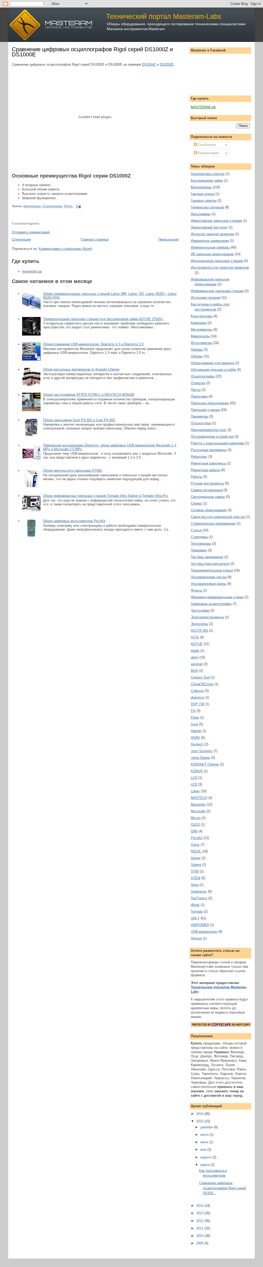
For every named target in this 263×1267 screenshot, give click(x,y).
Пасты (196, 390)
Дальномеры (201, 214)
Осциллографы (52, 206)
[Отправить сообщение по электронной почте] (78, 206)
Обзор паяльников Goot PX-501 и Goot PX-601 (79, 420)
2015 (200, 1121)
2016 (200, 1114)
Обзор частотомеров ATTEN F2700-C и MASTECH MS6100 (88, 395)
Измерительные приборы (210, 247)
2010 (200, 1236)
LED (194, 784)
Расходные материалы (209, 450)
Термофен (199, 550)
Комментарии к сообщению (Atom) (65, 249)
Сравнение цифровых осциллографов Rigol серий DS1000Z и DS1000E (92, 52)
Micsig (196, 818)
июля (205, 1135)
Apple (195, 651)
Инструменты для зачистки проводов (220, 267)
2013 (200, 1213)
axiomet (197, 664)
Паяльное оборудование (210, 403)
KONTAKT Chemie (205, 764)
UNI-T (195, 918)
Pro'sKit (196, 838)
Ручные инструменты (207, 483)
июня (204, 1142)
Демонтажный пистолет (209, 227)
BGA (194, 671)
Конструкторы (201, 316)
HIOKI (195, 738)
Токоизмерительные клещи (212, 570)
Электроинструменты (207, 617)
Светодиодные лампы (208, 497)
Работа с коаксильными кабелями (217, 443)
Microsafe (198, 811)
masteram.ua (32, 271)
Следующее (21, 239)
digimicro (197, 697)
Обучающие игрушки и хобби (213, 370)
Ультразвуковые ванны (208, 584)
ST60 (195, 871)
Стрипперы (199, 537)
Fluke (195, 717)
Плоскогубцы (201, 423)
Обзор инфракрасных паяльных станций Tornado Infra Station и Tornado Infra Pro (105, 496)
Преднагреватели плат (208, 430)
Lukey (195, 791)
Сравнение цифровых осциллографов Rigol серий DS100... (222, 1188)
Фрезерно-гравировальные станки (217, 597)
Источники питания (205, 298)
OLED (195, 824)
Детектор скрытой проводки (212, 234)
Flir (193, 711)
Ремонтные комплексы (208, 463)
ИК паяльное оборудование (212, 254)
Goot (194, 724)
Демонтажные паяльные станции (216, 221)
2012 (200, 1221)
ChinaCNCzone (202, 684)
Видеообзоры (32, 206)
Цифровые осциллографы (211, 604)
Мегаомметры (201, 329)
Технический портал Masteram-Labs (163, 16)
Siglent (196, 865)
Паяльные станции (205, 410)
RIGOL (68, 206)
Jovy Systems (201, 751)
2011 (200, 1228)
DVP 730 (197, 704)
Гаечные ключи (202, 194)
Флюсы (196, 590)
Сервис (196, 503)
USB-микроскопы (204, 932)
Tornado (197, 911)
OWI (194, 831)
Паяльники (199, 396)
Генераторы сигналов (207, 207)
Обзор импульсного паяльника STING (72, 470)
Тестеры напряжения (207, 557)
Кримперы (198, 323)
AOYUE (197, 644)
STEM (195, 878)
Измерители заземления (210, 241)
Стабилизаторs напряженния (213, 523)
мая (203, 1149)
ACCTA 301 (199, 630)
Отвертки (198, 383)
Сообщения (206, 145)
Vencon (196, 938)
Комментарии (208, 153)
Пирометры (199, 416)
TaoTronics (199, 898)
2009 (200, 1243)
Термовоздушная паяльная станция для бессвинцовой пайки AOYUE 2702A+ (103, 319)
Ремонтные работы (205, 470)
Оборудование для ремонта (212, 363)
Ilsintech (197, 744)
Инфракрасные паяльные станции (217, 291)
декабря (207, 1127)
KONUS (197, 771)
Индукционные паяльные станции (217, 261)
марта (205, 1165)
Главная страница (94, 239)
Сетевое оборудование (209, 510)
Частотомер (200, 610)
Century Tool (200, 677)
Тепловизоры (201, 543)
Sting (195, 885)
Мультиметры (201, 343)
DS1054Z (149, 64)
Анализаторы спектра (207, 174)
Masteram (198, 804)
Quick (195, 845)
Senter (196, 858)
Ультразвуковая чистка (209, 577)
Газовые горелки (204, 201)
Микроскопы (200, 336)
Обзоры (197, 356)
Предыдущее (168, 239)
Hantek (196, 731)
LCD (194, 778)
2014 (200, 1206)
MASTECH (199, 798)
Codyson (197, 691)
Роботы (196, 477)
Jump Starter (200, 758)
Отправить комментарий (31, 232)
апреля (206, 1157)
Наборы (197, 349)
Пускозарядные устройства (212, 436)
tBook (195, 905)
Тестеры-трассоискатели (210, 564)
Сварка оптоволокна (206, 490)
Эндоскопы (199, 624)
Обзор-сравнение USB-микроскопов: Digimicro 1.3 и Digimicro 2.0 (93, 344)
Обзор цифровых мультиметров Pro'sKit (74, 521)
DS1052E (167, 64)
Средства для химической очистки (218, 517)
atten (194, 657)
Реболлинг (199, 457)
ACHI (195, 637)
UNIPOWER (200, 925)
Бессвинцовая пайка (207, 180)
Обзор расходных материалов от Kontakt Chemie (81, 369)
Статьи (196, 530)
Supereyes (199, 891)
